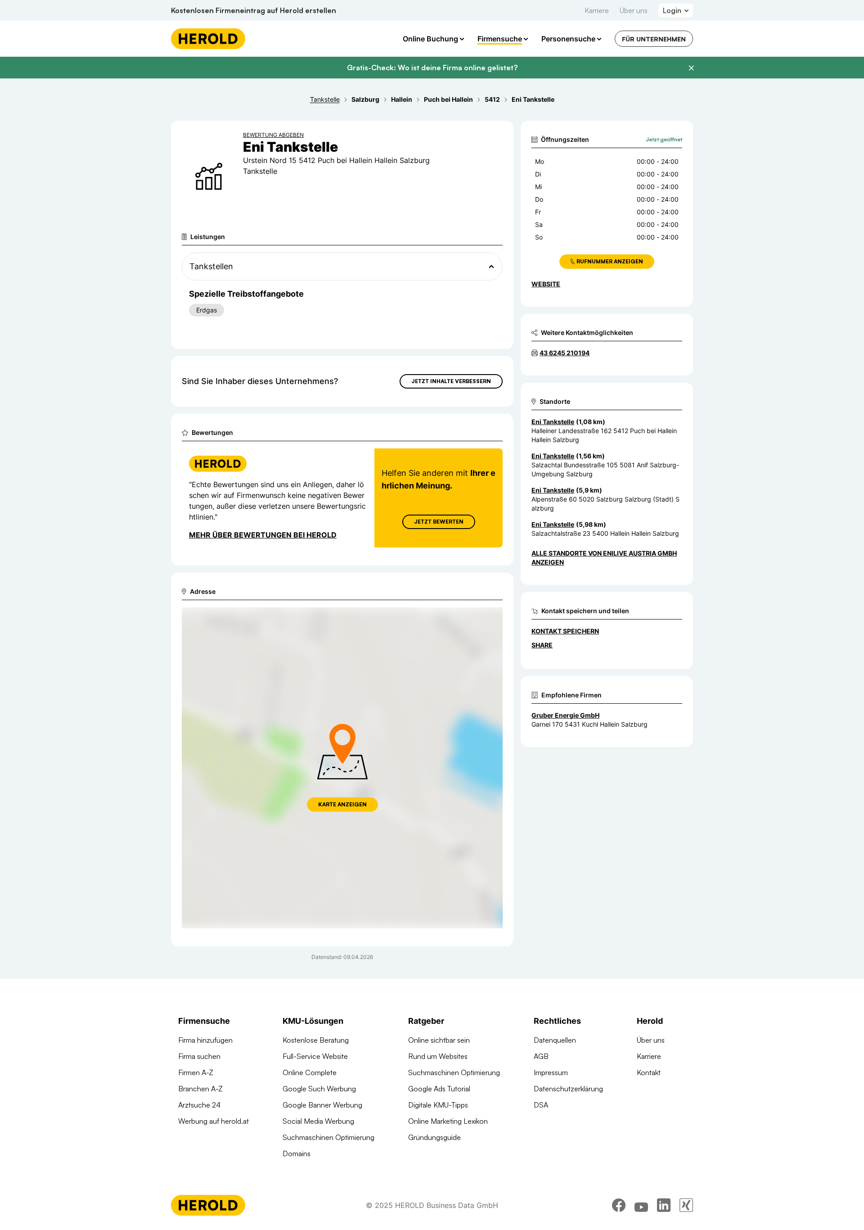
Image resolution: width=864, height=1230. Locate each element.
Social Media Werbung (318, 1121)
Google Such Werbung (319, 1088)
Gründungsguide (434, 1137)
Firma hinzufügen (205, 1040)
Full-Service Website (315, 1056)
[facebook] (619, 1205)
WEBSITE (545, 284)
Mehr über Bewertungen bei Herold (263, 534)
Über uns (634, 10)
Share (542, 645)
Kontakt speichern (565, 631)
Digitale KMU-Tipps (438, 1104)
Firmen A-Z (195, 1072)
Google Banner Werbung (322, 1104)
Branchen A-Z (200, 1088)
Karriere (597, 10)
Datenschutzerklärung (568, 1088)
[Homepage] (208, 38)
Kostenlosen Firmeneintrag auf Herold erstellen (253, 10)
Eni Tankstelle (552, 421)
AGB (541, 1056)
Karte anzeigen (342, 804)
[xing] (686, 1205)
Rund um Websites (438, 1056)
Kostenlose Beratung (316, 1040)
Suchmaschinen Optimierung (328, 1137)
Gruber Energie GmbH (565, 715)
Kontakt (649, 1072)
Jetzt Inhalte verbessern (451, 381)
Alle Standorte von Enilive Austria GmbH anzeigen (604, 557)
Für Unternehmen (654, 39)
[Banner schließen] (691, 68)
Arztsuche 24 (199, 1104)
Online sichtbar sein (439, 1040)
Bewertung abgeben (273, 134)
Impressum (551, 1072)
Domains (296, 1153)
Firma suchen (199, 1056)
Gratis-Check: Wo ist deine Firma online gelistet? (432, 67)
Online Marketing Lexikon (448, 1121)
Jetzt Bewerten (439, 521)
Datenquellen (555, 1040)
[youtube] (641, 1205)
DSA (541, 1104)
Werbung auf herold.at (213, 1121)
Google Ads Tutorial (439, 1088)
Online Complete (310, 1072)
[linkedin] (663, 1205)
